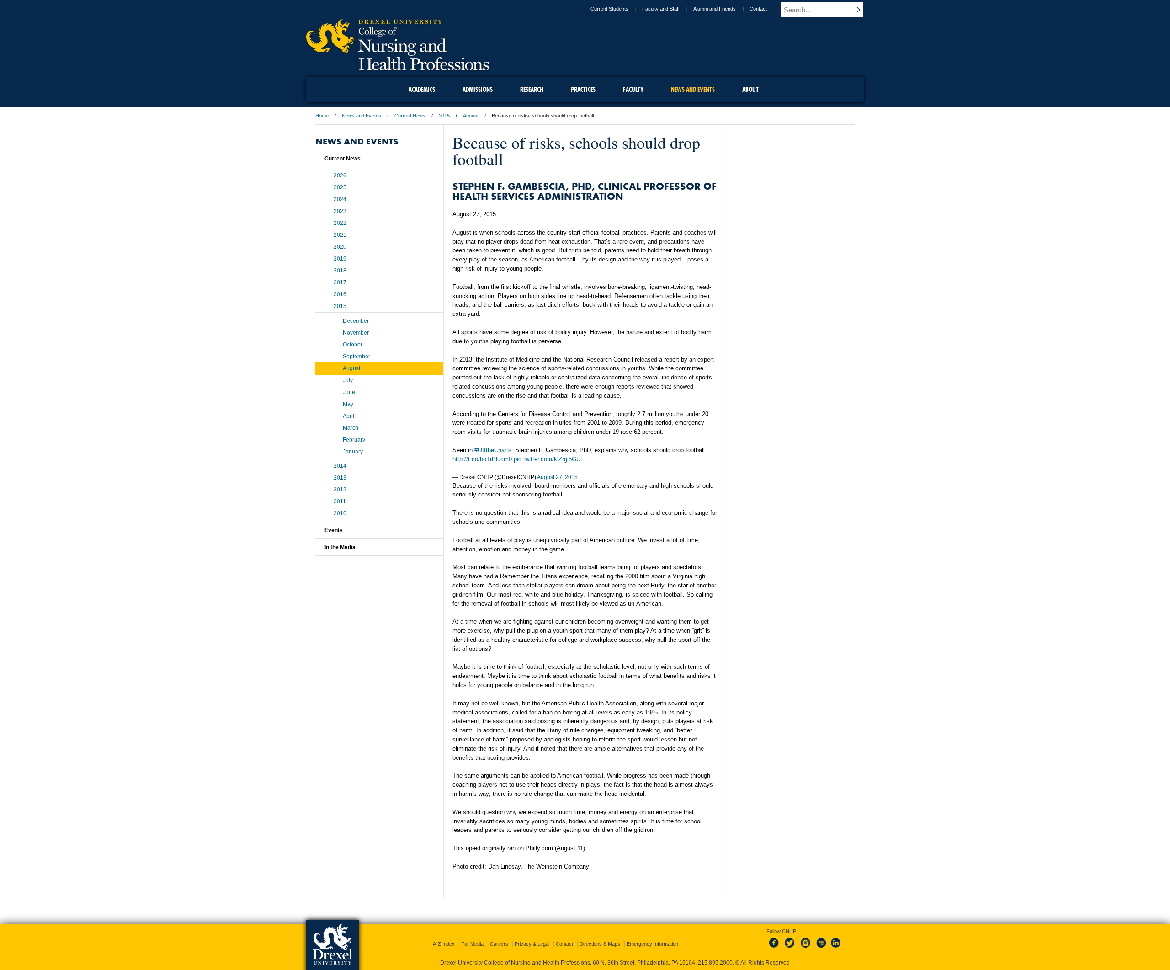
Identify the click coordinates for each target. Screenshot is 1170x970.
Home (322, 115)
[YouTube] (821, 948)
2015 (444, 115)
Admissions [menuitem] (478, 89)
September (356, 356)
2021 (340, 235)
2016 (340, 294)
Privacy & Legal (532, 944)
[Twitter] (791, 948)
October (352, 344)
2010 (340, 513)
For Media (472, 944)
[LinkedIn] (836, 948)
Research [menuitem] (531, 89)
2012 (340, 489)
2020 (340, 247)
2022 (340, 223)
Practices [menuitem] (583, 89)
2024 (340, 199)
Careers (499, 944)
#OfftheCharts (492, 450)
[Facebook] (775, 948)
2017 (340, 282)
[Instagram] (806, 948)
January (353, 451)
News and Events (361, 115)
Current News (409, 115)
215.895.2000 (715, 962)
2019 (340, 259)
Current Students (609, 8)
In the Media (340, 547)
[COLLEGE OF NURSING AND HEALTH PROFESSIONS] (397, 67)
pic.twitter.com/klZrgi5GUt (548, 459)
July (348, 380)
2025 (340, 187)
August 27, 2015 (557, 477)
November (356, 333)
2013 (340, 477)
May (348, 404)
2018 (340, 270)
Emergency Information (652, 944)
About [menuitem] (750, 89)
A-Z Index (444, 944)
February (354, 440)
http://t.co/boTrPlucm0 (482, 459)
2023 (340, 211)
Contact (758, 8)
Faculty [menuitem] (633, 89)
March (350, 428)
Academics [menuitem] (422, 89)
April (348, 416)
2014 (340, 466)
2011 (340, 501)
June (349, 392)
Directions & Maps (600, 944)
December (356, 321)
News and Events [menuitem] (693, 89)
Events (333, 530)
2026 (340, 175)
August (471, 115)
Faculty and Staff (661, 8)
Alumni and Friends (714, 8)
